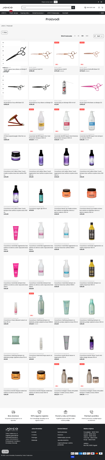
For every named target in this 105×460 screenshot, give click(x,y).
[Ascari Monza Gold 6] (66, 54)
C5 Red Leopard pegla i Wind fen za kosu (15, 137)
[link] (13, 429)
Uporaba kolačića (63, 440)
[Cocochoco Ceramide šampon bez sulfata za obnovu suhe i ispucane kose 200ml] (16, 267)
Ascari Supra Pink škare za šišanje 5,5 (91, 102)
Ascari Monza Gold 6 (60, 69)
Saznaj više (25, 13)
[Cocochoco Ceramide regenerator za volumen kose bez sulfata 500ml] (66, 230)
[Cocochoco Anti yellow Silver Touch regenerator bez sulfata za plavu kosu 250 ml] (41, 156)
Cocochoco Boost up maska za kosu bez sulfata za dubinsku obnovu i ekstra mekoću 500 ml (91, 210)
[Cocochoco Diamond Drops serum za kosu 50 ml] (41, 340)
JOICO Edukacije (53, 13)
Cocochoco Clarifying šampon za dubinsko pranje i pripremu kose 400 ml (91, 321)
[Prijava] (99, 7)
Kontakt (65, 13)
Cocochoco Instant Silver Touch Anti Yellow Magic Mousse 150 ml (91, 356)
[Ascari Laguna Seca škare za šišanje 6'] (16, 54)
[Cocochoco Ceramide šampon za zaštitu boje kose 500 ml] (92, 267)
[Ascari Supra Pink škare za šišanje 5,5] (92, 87)
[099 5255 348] (89, 7)
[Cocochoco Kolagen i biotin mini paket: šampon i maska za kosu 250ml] (66, 375)
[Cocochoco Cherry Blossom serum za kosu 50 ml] (16, 305)
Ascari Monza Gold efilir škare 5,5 (90, 69)
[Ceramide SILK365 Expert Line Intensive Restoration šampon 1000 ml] (66, 121)
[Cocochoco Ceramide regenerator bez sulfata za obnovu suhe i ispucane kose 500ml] (41, 230)
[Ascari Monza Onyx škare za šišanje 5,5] (41, 87)
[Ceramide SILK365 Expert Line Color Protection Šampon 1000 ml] (41, 121)
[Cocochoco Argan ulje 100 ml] (41, 193)
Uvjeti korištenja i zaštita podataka (65, 444)
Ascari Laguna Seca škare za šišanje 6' (15, 69)
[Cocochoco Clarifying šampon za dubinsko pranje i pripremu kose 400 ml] (92, 305)
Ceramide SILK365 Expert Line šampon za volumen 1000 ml (91, 137)
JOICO (3, 13)
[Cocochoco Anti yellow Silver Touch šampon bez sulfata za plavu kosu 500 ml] (16, 193)
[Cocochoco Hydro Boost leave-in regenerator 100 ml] (66, 340)
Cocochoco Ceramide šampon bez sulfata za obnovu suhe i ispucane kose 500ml (41, 285)
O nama (34, 435)
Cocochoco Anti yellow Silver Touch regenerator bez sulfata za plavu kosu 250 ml (40, 173)
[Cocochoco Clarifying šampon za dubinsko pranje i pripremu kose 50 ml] (16, 340)
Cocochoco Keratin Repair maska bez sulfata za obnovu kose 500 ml (40, 391)
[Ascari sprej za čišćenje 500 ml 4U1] (66, 87)
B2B (56, 2)
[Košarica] (102, 7)
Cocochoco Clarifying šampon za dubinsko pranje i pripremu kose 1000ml (41, 321)
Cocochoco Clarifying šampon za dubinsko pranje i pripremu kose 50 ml (15, 356)
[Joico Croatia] (7, 7)
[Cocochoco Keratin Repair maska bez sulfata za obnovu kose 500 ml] (41, 375)
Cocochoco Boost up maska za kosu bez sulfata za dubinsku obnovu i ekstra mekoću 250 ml (65, 210)
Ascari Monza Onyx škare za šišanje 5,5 (41, 102)
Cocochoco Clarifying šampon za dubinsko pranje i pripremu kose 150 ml (66, 321)
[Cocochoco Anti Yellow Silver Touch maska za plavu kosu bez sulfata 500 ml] (16, 156)
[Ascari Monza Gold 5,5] (41, 54)
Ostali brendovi (38, 13)
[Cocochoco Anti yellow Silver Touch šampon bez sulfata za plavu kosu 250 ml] (92, 156)
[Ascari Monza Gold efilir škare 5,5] (92, 54)
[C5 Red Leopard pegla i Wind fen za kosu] (16, 121)
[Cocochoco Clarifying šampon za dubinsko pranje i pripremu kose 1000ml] (41, 305)
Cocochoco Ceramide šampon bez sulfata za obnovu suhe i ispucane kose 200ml (16, 285)
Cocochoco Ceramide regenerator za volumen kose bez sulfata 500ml (66, 246)
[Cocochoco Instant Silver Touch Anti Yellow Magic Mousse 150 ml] (92, 340)
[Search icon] (73, 7)
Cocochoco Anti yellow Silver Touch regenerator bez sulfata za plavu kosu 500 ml (66, 173)
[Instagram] (101, 2)
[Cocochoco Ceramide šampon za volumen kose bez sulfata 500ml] (66, 267)
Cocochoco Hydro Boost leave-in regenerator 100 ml (64, 356)
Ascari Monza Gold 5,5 (35, 69)
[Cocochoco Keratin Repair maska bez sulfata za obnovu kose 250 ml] (16, 375)
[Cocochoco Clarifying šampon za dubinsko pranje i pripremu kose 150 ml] (66, 305)
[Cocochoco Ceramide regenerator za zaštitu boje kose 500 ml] (92, 230)
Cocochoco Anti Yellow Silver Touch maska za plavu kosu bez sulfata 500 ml (15, 173)
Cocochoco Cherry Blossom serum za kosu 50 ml (15, 321)
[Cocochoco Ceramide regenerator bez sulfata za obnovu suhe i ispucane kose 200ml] (16, 230)
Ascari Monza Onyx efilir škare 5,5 (14, 102)
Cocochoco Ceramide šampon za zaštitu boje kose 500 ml (90, 284)
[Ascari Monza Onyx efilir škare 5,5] (16, 87)
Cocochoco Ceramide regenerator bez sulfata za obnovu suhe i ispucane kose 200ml (16, 247)
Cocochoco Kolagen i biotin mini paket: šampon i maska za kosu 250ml (66, 391)
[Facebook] (98, 2)
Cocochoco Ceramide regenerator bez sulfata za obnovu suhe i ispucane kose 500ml (41, 247)
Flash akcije (14, 13)
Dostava (60, 435)
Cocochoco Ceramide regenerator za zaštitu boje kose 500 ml (91, 246)
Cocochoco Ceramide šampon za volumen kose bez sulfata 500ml (64, 284)
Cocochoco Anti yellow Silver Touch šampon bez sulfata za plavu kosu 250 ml (91, 173)
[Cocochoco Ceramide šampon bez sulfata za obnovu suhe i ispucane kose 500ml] (41, 267)
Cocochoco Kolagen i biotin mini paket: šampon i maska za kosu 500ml (92, 391)
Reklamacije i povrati (64, 437)
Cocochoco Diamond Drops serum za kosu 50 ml (40, 356)
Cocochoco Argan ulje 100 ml (38, 208)
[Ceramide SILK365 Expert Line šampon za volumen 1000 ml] (92, 121)
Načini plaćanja (62, 432)
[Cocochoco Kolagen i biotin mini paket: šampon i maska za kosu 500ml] (92, 375)
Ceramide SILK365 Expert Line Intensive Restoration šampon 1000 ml (66, 137)
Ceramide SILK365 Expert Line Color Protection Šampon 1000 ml (39, 137)
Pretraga (34, 437)
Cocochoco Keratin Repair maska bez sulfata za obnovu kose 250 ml (15, 391)
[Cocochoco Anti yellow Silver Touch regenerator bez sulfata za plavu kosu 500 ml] (66, 156)
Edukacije (34, 440)
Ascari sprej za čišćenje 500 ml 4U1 (64, 102)
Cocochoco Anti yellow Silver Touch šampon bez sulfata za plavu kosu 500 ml (15, 210)
